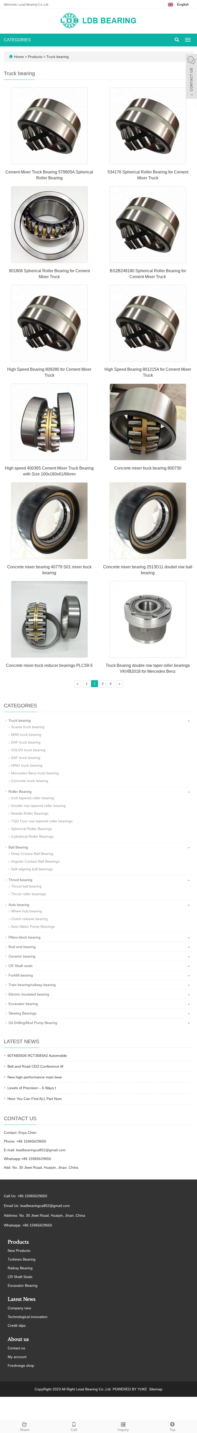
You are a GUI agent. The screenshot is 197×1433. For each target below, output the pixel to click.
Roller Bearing (20, 791)
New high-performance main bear (34, 1077)
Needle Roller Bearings (29, 813)
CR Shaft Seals (20, 1277)
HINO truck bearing (26, 765)
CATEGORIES (17, 40)
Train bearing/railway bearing (32, 985)
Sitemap (155, 1389)
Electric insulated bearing (28, 994)
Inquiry (123, 1430)
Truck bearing (57, 57)
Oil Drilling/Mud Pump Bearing (32, 1023)
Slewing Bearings (22, 1013)
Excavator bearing (23, 1004)
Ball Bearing (18, 847)
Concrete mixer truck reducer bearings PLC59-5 (49, 665)
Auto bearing (18, 905)
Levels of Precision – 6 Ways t (31, 1088)
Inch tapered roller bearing (32, 798)
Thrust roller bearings (28, 894)
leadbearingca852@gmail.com (41, 1150)
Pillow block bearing (24, 937)
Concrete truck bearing (29, 781)
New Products (19, 1251)
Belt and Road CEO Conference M (35, 1066)
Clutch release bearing (29, 919)
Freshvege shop (21, 1365)
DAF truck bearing (26, 742)
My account (17, 1357)
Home (19, 57)
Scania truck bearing (27, 727)
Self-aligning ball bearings (32, 869)
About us (18, 1339)
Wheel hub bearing (26, 911)
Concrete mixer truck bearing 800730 (147, 468)
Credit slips (17, 1325)
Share (24, 1430)
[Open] (191, 77)
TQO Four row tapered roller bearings (42, 821)
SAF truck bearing (25, 758)
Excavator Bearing (22, 1285)
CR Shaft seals (20, 966)
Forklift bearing (20, 975)
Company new (19, 1308)
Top (172, 1430)
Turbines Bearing (21, 1259)
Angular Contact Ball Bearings (35, 861)
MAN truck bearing (26, 735)
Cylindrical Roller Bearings (32, 836)
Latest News (21, 1299)
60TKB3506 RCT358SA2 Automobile (37, 1056)
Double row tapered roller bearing (38, 806)
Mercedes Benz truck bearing (35, 773)
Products (35, 57)
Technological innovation (27, 1317)
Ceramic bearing (21, 956)
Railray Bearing (20, 1268)
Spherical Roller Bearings (31, 829)
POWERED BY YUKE (130, 1389)
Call (74, 1430)
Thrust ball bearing (26, 886)
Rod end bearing (22, 947)
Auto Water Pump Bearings (33, 926)
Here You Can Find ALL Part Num (34, 1099)
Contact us (16, 1348)
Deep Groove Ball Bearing (32, 854)
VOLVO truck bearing (28, 750)
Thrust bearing (20, 880)
